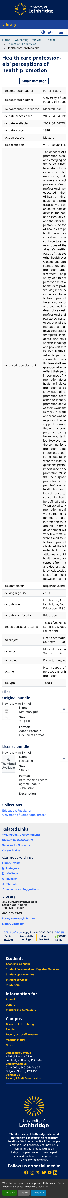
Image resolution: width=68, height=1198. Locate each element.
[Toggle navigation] (61, 32)
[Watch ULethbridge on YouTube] (49, 1172)
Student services (17, 979)
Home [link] (6, 40)
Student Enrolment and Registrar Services (32, 969)
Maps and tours (15, 1039)
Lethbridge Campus (18, 1052)
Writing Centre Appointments (21, 834)
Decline (24, 1192)
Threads (11, 884)
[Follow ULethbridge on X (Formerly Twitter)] (38, 1172)
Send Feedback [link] (44, 938)
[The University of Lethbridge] (34, 1112)
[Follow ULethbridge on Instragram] (32, 1172)
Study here (13, 984)
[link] (64, 709)
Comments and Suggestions (21, 889)
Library (9, 24)
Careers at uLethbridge (21, 1024)
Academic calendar (18, 963)
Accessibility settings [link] (26, 938)
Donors (10, 1004)
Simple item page (34, 81)
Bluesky (11, 878)
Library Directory (13, 923)
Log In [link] (49, 32)
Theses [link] (50, 40)
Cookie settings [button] (8, 938)
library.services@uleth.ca (18, 918)
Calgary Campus (16, 1063)
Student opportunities (20, 974)
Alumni (10, 999)
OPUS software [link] (13, 932)
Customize (38, 1192)
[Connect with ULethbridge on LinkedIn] (55, 1172)
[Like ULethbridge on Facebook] (26, 1172)
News (9, 1045)
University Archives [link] (28, 40)
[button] (40, 32)
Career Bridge (11, 850)
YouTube (12, 873)
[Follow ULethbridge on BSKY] (44, 1172)
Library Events (11, 862)
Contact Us (13, 1074)
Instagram (12, 868)
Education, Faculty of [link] (21, 44)
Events (10, 1029)
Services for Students (16, 845)
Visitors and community (21, 1009)
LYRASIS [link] (59, 932)
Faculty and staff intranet (22, 1034)
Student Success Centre (17, 839)
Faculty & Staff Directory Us (23, 1078)
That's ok (9, 1192)
